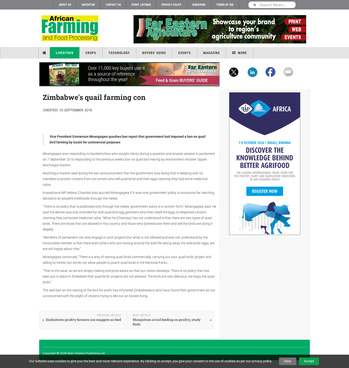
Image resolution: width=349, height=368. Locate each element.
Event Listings (141, 4)
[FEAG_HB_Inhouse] (129, 74)
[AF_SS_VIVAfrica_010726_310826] (264, 163)
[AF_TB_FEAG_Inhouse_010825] (219, 29)
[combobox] (272, 4)
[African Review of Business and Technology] (70, 28)
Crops (90, 53)
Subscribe (199, 4)
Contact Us (113, 4)
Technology (119, 53)
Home (45, 53)
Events (184, 53)
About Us (65, 4)
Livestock (65, 53)
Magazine (211, 53)
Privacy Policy (171, 4)
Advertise (88, 4)
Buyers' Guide (154, 53)
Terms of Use (225, 4)
